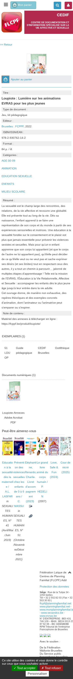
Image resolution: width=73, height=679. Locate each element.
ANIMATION (9, 168)
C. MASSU (19, 504)
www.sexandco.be (52, 612)
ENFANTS (8, 183)
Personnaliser (37, 673)
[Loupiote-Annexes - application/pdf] (13, 390)
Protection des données (54, 586)
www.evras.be (48, 615)
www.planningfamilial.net (55, 606)
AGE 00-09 (8, 160)
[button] (5, 79)
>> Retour (6, 44)
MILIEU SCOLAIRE (13, 191)
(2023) (30, 482)
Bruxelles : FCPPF (13, 126)
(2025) (65, 467)
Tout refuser (52, 668)
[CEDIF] (12, 22)
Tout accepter (25, 668)
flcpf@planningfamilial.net (55, 603)
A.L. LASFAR (7, 494)
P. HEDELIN (42, 491)
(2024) (54, 470)
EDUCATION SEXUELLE (17, 176)
